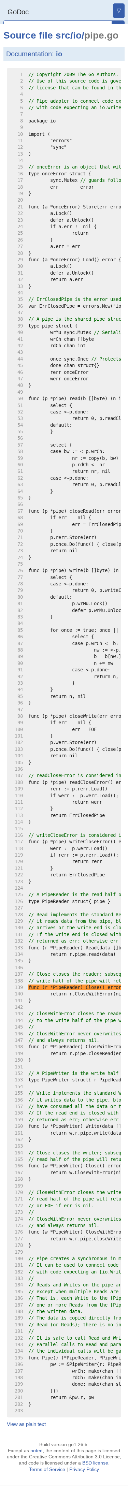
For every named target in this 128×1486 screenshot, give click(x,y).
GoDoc (18, 12)
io (77, 35)
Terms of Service (47, 1469)
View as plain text (26, 1424)
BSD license (95, 1463)
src (63, 35)
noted (36, 1450)
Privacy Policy (84, 1469)
